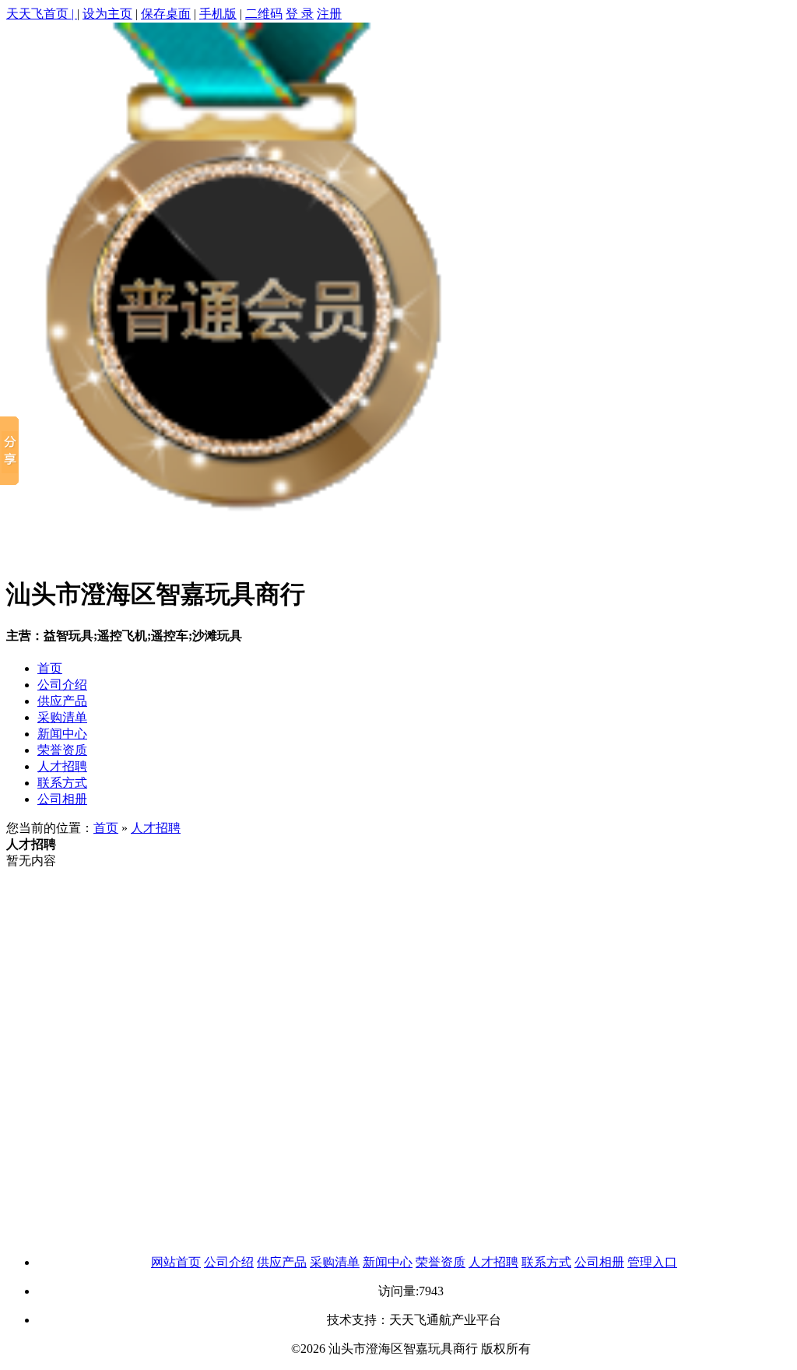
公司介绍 (62, 684)
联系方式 (62, 782)
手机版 (218, 13)
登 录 (300, 13)
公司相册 (62, 799)
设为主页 (107, 13)
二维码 (264, 13)
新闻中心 (62, 733)
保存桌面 (166, 13)
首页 (49, 668)
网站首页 (176, 1262)
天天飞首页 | (41, 13)
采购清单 (62, 717)
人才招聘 (62, 766)
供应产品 (62, 701)
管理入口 (652, 1262)
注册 (329, 13)
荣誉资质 (62, 750)
